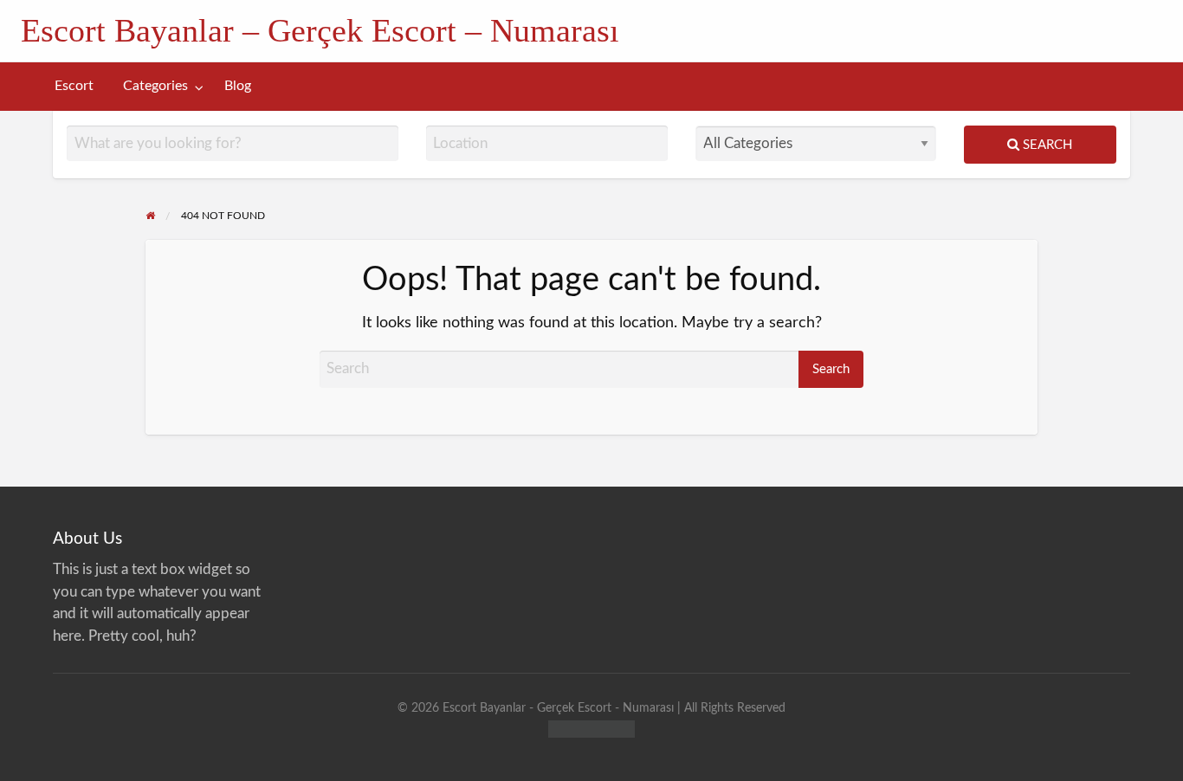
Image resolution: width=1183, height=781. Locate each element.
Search (1045, 145)
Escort (74, 86)
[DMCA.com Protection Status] (591, 728)
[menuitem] (74, 86)
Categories (155, 86)
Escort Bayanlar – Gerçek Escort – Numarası (320, 30)
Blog (237, 86)
